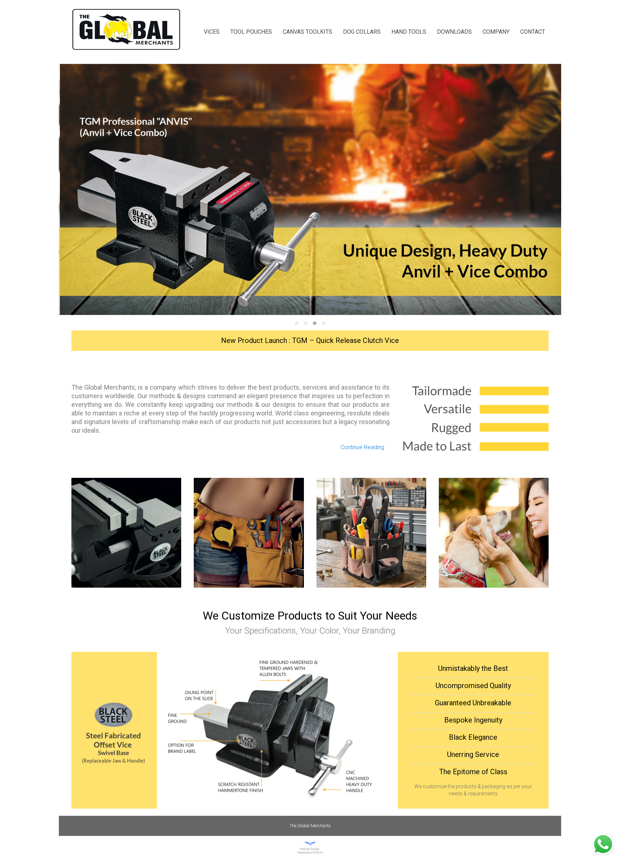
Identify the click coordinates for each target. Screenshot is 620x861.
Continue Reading (362, 447)
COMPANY (496, 31)
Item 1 (297, 323)
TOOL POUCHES (251, 31)
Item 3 (314, 323)
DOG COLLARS (362, 31)
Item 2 (305, 323)
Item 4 (323, 323)
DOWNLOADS (454, 31)
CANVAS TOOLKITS (307, 31)
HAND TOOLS (408, 31)
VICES (212, 31)
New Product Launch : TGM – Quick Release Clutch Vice (310, 340)
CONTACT (532, 31)
